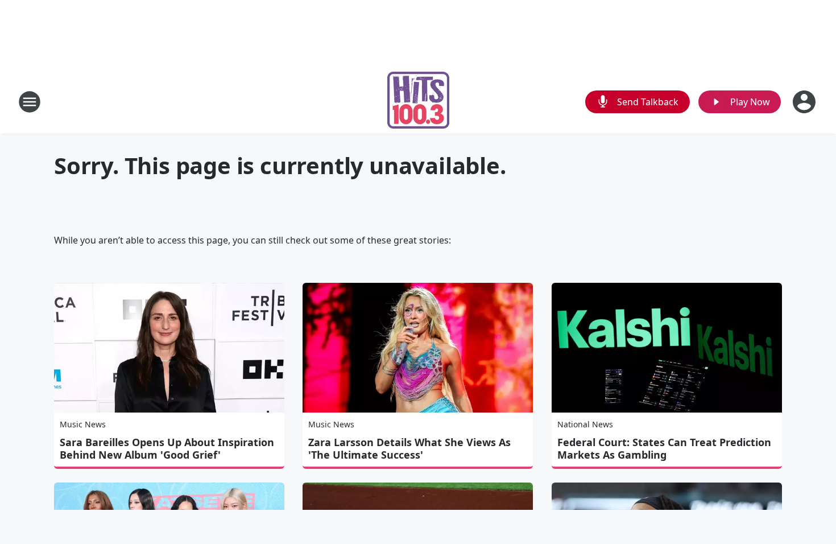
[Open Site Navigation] (29, 101)
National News (585, 424)
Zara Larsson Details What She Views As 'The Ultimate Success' (409, 448)
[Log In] (805, 101)
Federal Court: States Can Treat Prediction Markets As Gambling (664, 448)
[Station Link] (418, 101)
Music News (83, 424)
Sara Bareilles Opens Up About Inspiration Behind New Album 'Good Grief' (167, 448)
